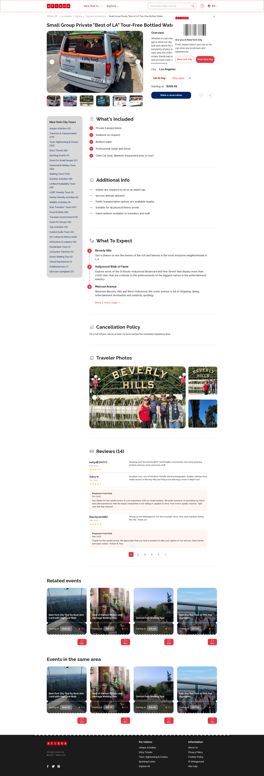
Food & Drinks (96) (59, 212)
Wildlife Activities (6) (60, 202)
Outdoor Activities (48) (61, 179)
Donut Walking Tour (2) (61, 256)
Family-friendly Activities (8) (64, 197)
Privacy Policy (195, 752)
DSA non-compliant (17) (62, 271)
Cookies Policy (195, 757)
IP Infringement (196, 761)
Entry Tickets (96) (59, 150)
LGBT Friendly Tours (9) (62, 192)
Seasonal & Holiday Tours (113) (63, 167)
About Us (193, 747)
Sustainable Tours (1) (60, 247)
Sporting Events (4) (59, 155)
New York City (184, 59)
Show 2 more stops (106, 302)
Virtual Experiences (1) (61, 261)
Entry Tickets (145, 752)
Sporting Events (147, 761)
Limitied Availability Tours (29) (62, 186)
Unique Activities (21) (60, 128)
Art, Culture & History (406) (63, 237)
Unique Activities (147, 747)
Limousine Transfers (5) (62, 252)
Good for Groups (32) (60, 222)
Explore (111, 6)
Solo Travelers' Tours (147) (63, 207)
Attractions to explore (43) (63, 242)
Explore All (144, 766)
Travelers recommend (95, 16)
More (82, 643)
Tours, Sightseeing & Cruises (153, 757)
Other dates (178, 78)
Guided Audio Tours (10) (62, 232)
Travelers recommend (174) (64, 217)
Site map (192, 766)
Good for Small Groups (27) (64, 160)
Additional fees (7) (59, 266)
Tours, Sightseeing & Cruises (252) (64, 144)
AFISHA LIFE (52, 16)
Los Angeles (67, 16)
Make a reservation (171, 95)
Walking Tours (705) (60, 174)
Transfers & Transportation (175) (63, 135)
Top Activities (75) (59, 227)
